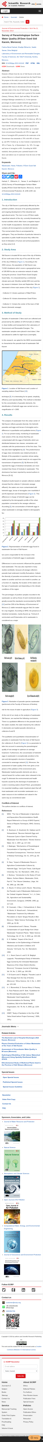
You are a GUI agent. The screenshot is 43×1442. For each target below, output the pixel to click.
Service (5, 1405)
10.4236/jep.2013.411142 (15, 63)
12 (3, 604)
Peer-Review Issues (30, 1395)
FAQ (4, 1108)
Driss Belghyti (12, 50)
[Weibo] (33, 1290)
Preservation (27, 1415)
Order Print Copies (8, 1415)
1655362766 (10, 1311)
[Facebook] (13, 1290)
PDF (27, 63)
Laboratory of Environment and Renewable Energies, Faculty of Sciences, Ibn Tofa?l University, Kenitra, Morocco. (21, 57)
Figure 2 (32, 494)
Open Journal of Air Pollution (14, 1200)
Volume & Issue (7, 1428)
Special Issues (28, 1402)
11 (27, 762)
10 (3, 955)
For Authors (27, 1392)
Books (4, 1392)
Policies (27, 1405)
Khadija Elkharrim (24, 47)
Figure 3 (34, 710)
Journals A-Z (6, 1386)
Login (5, 11)
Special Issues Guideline (12, 1087)
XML (38, 63)
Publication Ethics (29, 1412)
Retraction (27, 1419)
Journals (14, 17)
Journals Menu (9, 1026)
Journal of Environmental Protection (15, 28)
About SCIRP (29, 1382)
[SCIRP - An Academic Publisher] (16, 4)
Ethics (25, 1386)
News (4, 1402)
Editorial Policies (29, 1389)
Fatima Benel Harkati (9, 47)
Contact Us (6, 1104)
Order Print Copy (8, 1099)
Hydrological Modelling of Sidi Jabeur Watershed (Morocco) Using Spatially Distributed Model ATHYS (21, 1057)
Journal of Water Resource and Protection (19, 1122)
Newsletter (6, 1095)
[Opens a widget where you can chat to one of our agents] (34, 1438)
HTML (33, 63)
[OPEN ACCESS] (36, 4)
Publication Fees (29, 1398)
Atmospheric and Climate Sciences (16, 1173)
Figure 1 (21, 262)
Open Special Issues (11, 1077)
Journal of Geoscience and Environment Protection (22, 1255)
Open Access (28, 1409)
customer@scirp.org (13, 1302)
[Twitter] (3, 1290)
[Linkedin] (23, 1290)
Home (6, 17)
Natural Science (9, 1147)
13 (26, 391)
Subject (4, 1389)
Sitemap (5, 1395)
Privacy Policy (28, 1422)
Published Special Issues (13, 1082)
